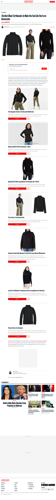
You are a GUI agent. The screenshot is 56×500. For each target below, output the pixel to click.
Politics (2, 484)
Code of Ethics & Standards (24, 492)
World (15, 486)
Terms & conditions (36, 492)
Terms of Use (20, 70)
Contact (5, 492)
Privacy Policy (25, 70)
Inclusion (31, 492)
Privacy (18, 492)
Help (15, 492)
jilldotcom (15, 373)
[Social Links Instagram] (46, 490)
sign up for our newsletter (41, 341)
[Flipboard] (53, 490)
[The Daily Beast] (28, 1)
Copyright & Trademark (44, 492)
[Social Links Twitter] (44, 490)
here (22, 377)
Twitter (32, 341)
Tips (7, 492)
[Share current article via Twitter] (49, 27)
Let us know (13, 344)
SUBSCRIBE (52, 1)
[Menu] (2, 1)
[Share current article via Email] (51, 27)
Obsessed (2, 486)
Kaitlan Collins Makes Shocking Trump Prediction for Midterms (14, 404)
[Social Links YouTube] (48, 490)
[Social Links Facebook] (42, 490)
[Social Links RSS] (51, 490)
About (2, 492)
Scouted (2, 490)
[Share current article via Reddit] (54, 27)
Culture (15, 488)
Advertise (12, 492)
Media (15, 484)
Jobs (9, 492)
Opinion (15, 490)
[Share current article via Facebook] (47, 27)
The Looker (3, 488)
